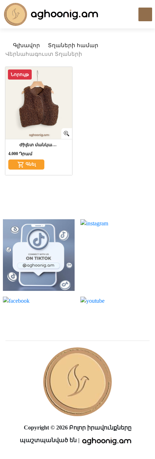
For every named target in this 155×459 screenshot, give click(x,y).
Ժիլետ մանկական (38, 144)
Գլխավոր (26, 45)
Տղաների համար (73, 45)
